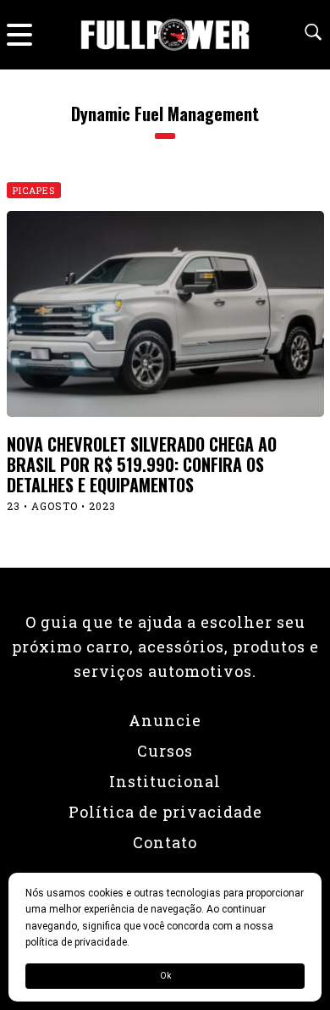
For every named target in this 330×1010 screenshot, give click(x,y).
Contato (165, 842)
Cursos (165, 751)
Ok (165, 975)
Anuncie (165, 720)
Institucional (165, 781)
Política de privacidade (165, 812)
